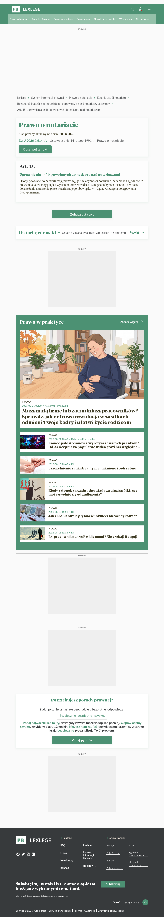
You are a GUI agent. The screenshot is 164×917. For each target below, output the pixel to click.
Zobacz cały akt (82, 214)
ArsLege (110, 845)
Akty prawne (142, 18)
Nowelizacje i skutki (104, 18)
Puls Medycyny (114, 867)
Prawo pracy (83, 18)
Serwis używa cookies (60, 910)
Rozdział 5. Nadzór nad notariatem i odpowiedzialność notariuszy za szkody (63, 103)
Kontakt (64, 867)
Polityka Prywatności (84, 910)
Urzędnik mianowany (135, 863)
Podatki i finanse (41, 18)
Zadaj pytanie (82, 740)
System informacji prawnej (47, 97)
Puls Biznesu (113, 853)
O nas (63, 853)
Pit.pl (131, 845)
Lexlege (21, 97)
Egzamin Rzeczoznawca (136, 854)
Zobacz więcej (129, 322)
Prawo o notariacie (80, 97)
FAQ (62, 845)
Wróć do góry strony (126, 902)
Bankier (110, 860)
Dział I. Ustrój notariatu (111, 97)
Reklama (87, 845)
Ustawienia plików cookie (111, 910)
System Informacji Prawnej (88, 855)
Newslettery (66, 860)
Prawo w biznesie (19, 18)
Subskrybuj (113, 884)
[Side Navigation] (148, 9)
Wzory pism (125, 18)
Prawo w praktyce (63, 18)
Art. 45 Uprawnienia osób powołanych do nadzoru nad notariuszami (59, 109)
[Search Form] (132, 9)
